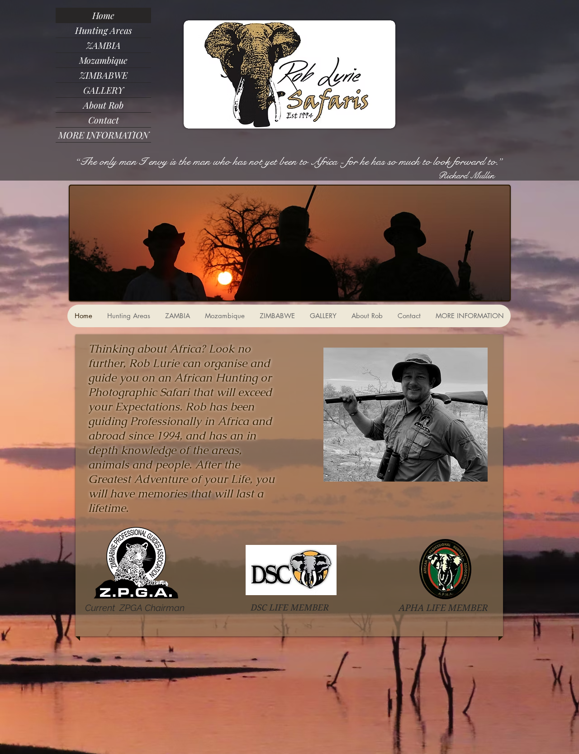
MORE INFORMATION (103, 135)
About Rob (103, 105)
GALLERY (103, 90)
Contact (103, 120)
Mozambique (103, 60)
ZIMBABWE (104, 75)
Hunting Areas (103, 30)
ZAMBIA (103, 45)
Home (103, 15)
